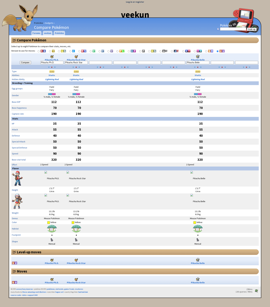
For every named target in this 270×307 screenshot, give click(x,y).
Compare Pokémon (31, 40)
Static (52, 75)
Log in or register (135, 1)
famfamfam (83, 292)
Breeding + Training (22, 83)
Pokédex (38, 23)
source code (16, 295)
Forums (36, 33)
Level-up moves (29, 252)
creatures (79, 289)
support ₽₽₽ (33, 295)
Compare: (25, 62)
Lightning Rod (52, 79)
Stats (15, 118)
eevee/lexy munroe (24, 289)
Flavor (15, 168)
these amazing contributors (34, 292)
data (24, 295)
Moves (22, 271)
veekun (135, 14)
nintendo (59, 289)
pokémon (51, 289)
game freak (69, 289)
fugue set (59, 292)
